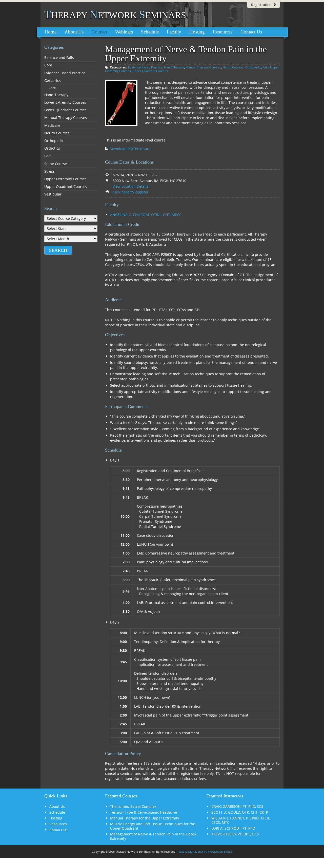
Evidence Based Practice (145, 67)
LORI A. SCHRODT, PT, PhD (233, 828)
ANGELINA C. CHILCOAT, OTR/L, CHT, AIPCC (145, 214)
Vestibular (53, 194)
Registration (262, 4)
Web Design (186, 851)
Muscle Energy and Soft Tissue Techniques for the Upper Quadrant (152, 826)
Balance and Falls (59, 57)
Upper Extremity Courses (65, 178)
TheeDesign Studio (220, 851)
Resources (222, 31)
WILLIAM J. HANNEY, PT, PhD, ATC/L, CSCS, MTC (241, 820)
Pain (265, 67)
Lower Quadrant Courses (65, 110)
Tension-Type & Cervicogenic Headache (143, 812)
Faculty (174, 31)
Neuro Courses (233, 67)
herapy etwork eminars (115, 15)
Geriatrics (52, 80)
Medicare (52, 125)
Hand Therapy (174, 67)
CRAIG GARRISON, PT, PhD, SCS (237, 806)
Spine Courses (56, 163)
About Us (74, 31)
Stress (49, 171)
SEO (200, 851)
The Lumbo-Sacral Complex (133, 806)
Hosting (197, 31)
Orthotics (52, 148)
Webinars (124, 31)
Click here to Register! (131, 192)
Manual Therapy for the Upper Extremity (144, 818)
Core (48, 65)
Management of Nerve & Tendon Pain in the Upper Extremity (153, 836)
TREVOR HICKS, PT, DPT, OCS (235, 834)
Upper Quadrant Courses (150, 71)
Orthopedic (253, 67)
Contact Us (251, 31)
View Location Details (130, 186)
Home (50, 31)
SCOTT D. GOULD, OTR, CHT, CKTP (239, 812)
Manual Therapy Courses (203, 67)
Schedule (150, 31)
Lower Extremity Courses (65, 102)
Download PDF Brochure (130, 148)
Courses (99, 31)
